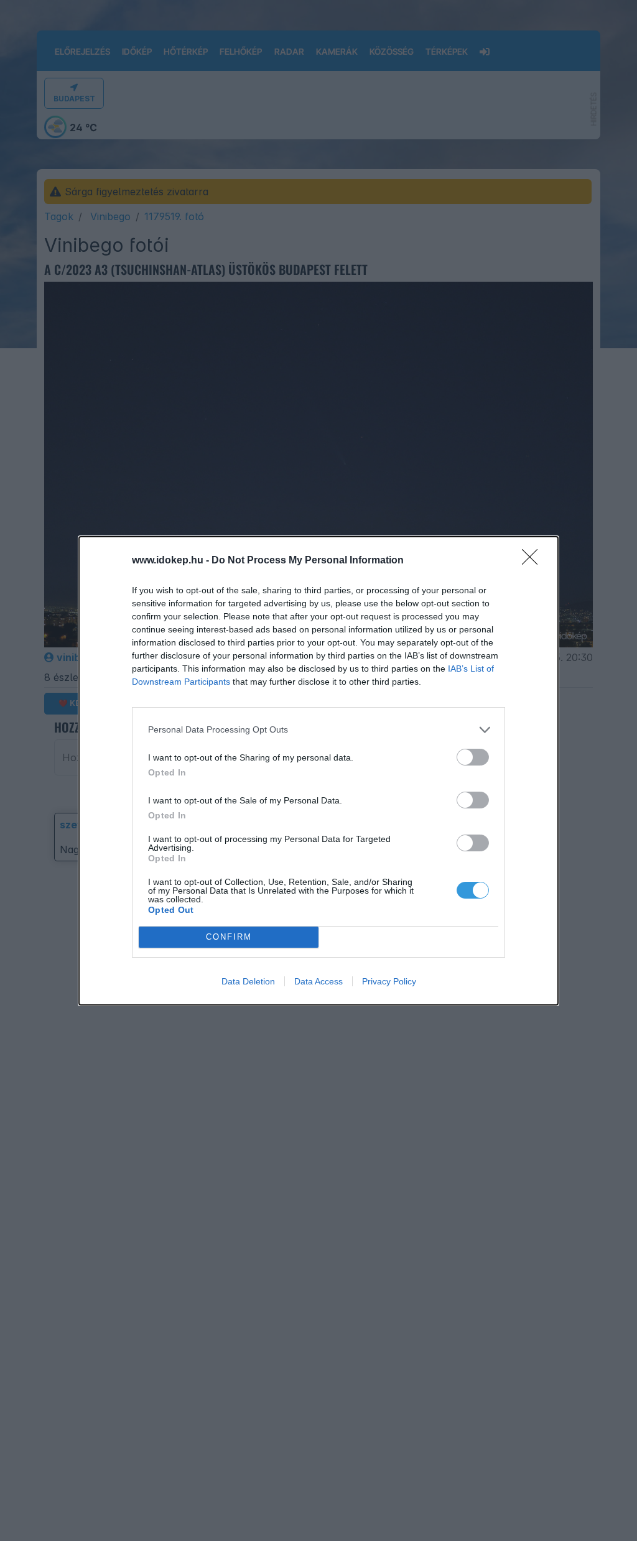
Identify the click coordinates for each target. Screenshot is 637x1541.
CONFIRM (229, 937)
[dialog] (318, 771)
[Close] (534, 561)
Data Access (318, 981)
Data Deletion (248, 981)
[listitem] (318, 729)
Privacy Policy (389, 981)
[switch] (473, 757)
